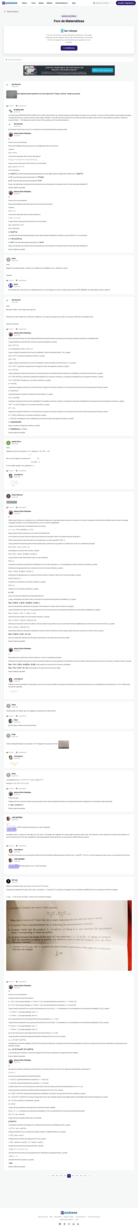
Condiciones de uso (94, 1217)
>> (89, 1176)
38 (53, 1176)
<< (49, 1176)
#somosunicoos (61, 3)
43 (73, 1176)
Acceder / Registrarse (126, 3)
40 (61, 1176)
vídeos (24, 3)
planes (41, 3)
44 (77, 1176)
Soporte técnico (81, 1217)
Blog (51, 1217)
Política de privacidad (66, 1219)
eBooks (49, 3)
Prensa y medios (69, 1217)
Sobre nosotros (43, 1217)
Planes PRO (58, 1217)
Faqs (76, 1219)
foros (34, 3)
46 (85, 1176)
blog (73, 3)
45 (81, 1176)
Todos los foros (11, 11)
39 (57, 1176)
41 (65, 1176)
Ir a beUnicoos (69, 48)
